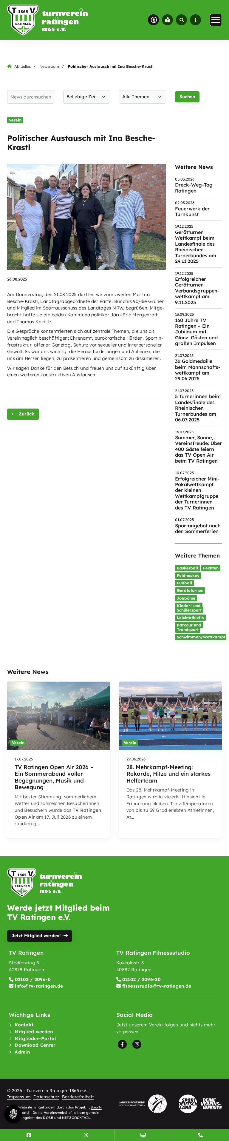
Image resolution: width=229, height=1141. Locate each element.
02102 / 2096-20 (141, 979)
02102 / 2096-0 (33, 979)
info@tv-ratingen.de (39, 986)
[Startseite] (47, 20)
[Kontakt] (200, 1135)
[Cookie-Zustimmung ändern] (13, 1114)
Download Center (35, 1045)
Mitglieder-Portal (35, 1038)
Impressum (19, 1097)
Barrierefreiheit (78, 1097)
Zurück (26, 414)
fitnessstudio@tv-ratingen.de (156, 986)
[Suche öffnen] (181, 19)
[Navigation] (216, 20)
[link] (59, 760)
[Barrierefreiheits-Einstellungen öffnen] (153, 19)
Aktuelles (22, 66)
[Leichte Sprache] (167, 19)
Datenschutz (46, 1097)
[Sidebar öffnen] (195, 19)
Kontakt (24, 1025)
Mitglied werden (34, 1031)
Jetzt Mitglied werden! (36, 935)
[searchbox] (30, 97)
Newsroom (49, 66)
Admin (22, 1052)
